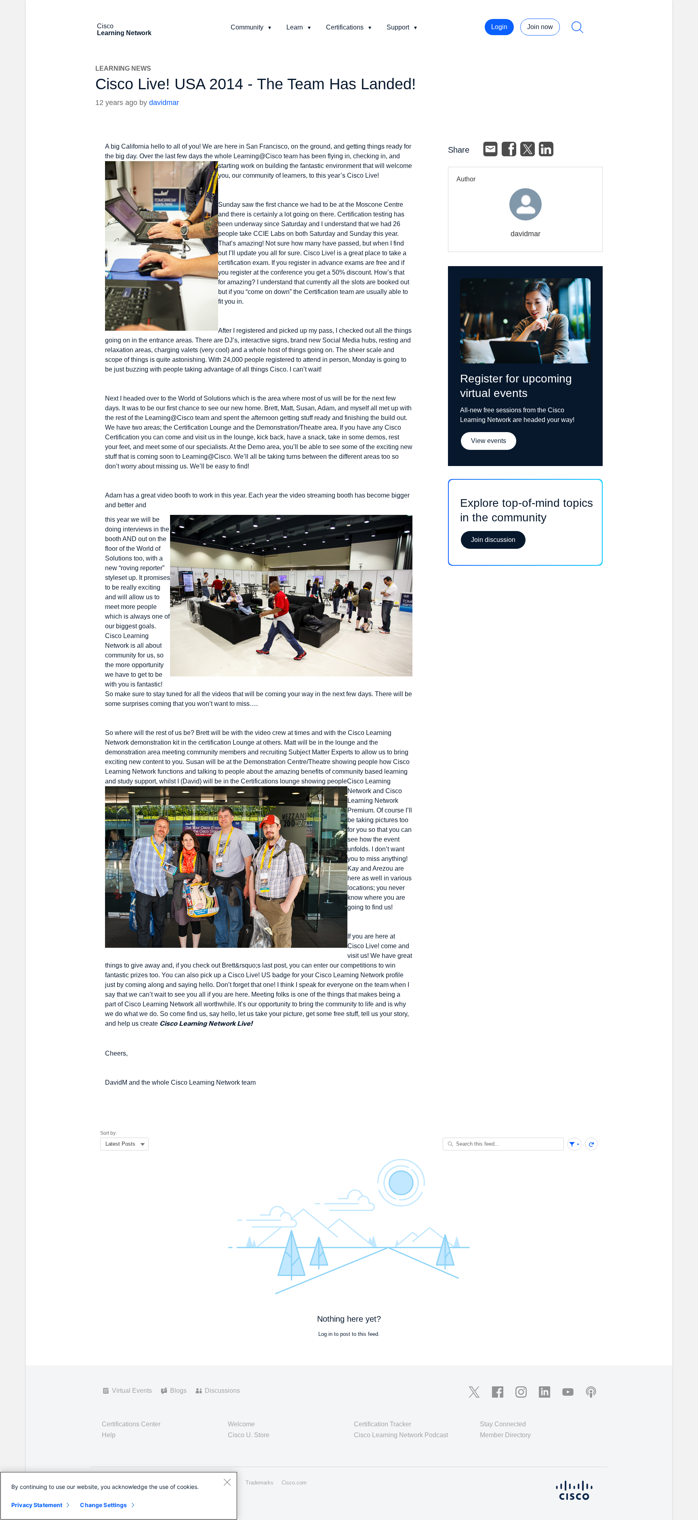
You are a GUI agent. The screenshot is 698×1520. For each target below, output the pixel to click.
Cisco (124, 29)
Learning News (123, 68)
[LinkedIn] (546, 149)
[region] (119, 1496)
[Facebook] (509, 149)
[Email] (490, 149)
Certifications (345, 27)
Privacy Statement (36, 1504)
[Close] (227, 1482)
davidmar (164, 103)
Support (398, 27)
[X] (527, 149)
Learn (294, 27)
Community (247, 27)
